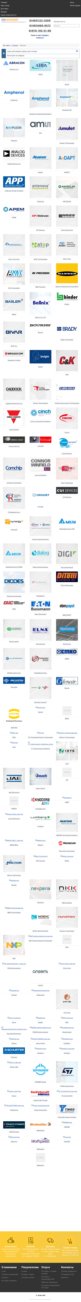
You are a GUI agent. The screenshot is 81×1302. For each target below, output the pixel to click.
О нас (4, 1271)
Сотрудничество (67, 1274)
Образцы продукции (49, 1282)
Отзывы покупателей (10, 1274)
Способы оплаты (28, 1277)
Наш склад (5, 5)
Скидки (24, 1271)
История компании (9, 1281)
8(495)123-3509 (40, 20)
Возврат (4, 12)
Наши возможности (8, 15)
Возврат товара (27, 1274)
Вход (72, 2)
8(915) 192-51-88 (40, 30)
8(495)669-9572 (40, 25)
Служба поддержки (69, 1271)
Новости (5, 1277)
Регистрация (75, 5)
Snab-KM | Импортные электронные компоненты (40, 1299)
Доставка (4, 9)
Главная (4, 2)
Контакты (65, 1277)
